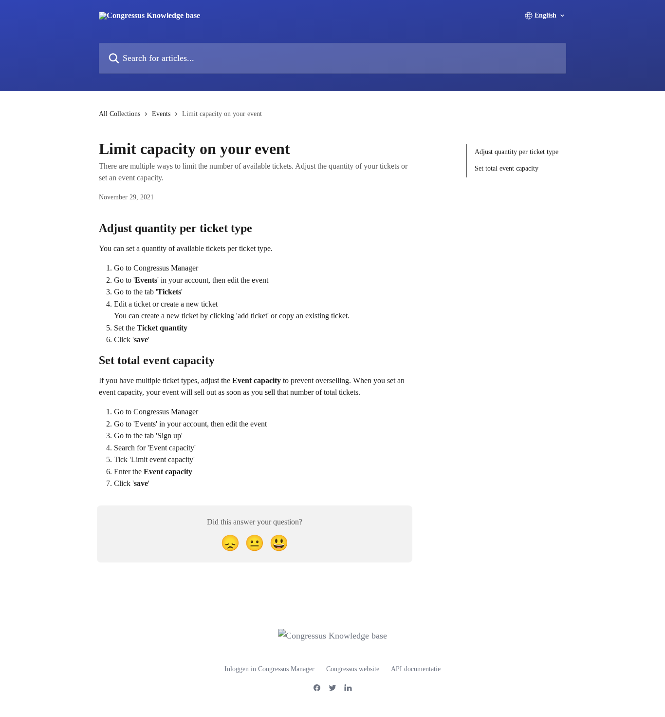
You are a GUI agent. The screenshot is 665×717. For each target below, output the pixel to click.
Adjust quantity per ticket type (516, 151)
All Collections (119, 113)
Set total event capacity (506, 168)
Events (161, 113)
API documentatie (416, 669)
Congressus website (352, 669)
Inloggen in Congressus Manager (269, 669)
